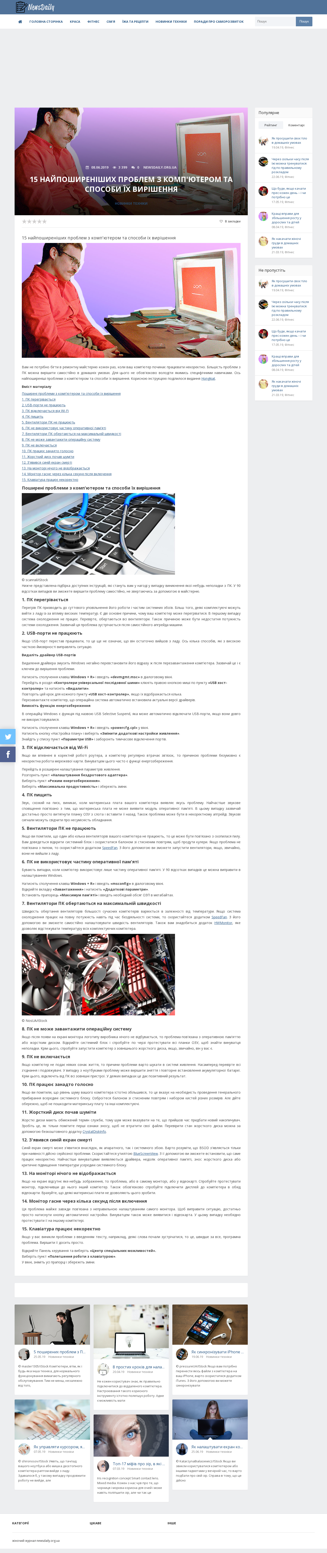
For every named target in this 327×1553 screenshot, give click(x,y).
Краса (75, 21)
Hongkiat (208, 378)
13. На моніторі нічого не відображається (56, 468)
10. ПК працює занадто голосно (47, 451)
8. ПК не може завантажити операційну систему (61, 439)
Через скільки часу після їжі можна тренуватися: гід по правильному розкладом (290, 165)
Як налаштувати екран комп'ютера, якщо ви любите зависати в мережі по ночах (218, 1446)
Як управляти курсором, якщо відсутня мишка (60, 1446)
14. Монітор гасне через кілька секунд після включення (67, 474)
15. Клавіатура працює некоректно (50, 479)
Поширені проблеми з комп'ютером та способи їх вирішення (71, 393)
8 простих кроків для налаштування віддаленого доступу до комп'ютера (139, 1367)
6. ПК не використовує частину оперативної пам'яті (64, 428)
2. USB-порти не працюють (44, 405)
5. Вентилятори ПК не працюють (48, 422)
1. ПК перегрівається (39, 399)
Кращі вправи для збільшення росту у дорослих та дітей (286, 217)
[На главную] (38, 7)
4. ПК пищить (32, 416)
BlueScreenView (145, 1153)
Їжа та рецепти (135, 21)
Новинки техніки (171, 21)
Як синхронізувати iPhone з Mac (218, 1351)
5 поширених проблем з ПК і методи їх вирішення (60, 1351)
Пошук (304, 21)
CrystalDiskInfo (94, 1131)
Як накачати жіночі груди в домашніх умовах (286, 243)
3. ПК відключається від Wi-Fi (45, 410)
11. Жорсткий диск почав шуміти (48, 456)
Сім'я (111, 21)
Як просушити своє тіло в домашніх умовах (289, 140)
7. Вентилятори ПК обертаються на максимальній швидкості (71, 433)
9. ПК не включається (39, 445)
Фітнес (93, 21)
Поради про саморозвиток (219, 21)
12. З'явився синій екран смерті (47, 462)
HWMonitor (223, 922)
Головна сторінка (46, 21)
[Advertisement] (163, 64)
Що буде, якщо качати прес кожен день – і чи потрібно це (289, 192)
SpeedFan (110, 847)
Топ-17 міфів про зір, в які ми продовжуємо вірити (139, 1463)
